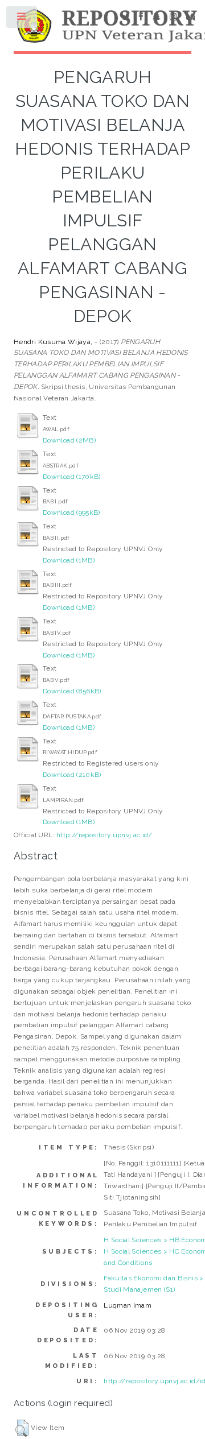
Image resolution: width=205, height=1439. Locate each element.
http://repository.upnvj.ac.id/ (104, 835)
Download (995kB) (71, 512)
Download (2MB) (69, 440)
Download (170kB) (72, 477)
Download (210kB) (72, 775)
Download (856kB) (72, 691)
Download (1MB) (69, 560)
